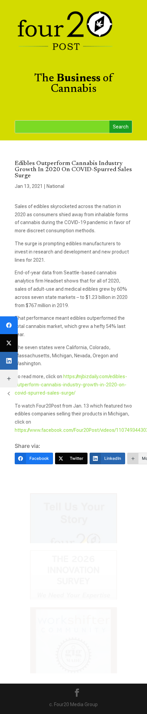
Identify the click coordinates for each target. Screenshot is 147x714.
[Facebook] (9, 325)
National (55, 186)
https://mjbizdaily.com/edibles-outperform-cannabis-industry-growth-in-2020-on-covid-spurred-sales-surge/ (71, 385)
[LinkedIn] (9, 361)
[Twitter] (9, 343)
